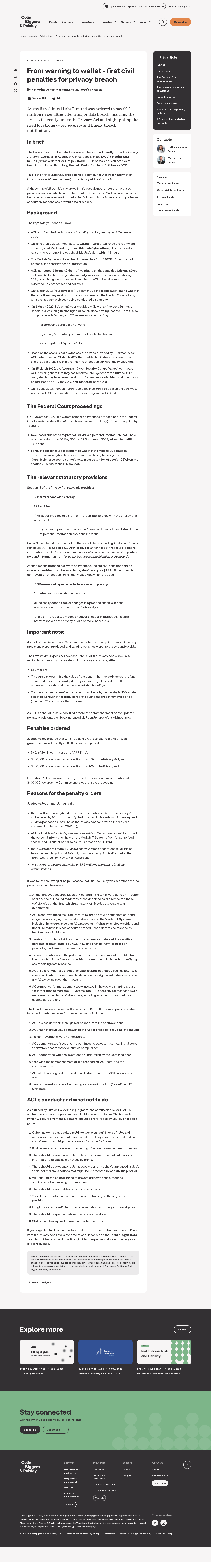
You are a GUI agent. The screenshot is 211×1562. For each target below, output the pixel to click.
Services (67, 21)
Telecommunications (104, 1484)
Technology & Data (123, 1235)
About (144, 21)
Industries (88, 21)
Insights (107, 21)
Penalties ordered (167, 103)
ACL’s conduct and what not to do (171, 121)
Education (98, 1469)
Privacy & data (165, 196)
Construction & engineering (72, 1471)
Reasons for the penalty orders (171, 111)
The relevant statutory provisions (170, 88)
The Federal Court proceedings (168, 78)
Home (23, 36)
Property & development (71, 1495)
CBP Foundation (160, 1475)
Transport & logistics (104, 1490)
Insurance (69, 1487)
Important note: (166, 97)
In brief (161, 64)
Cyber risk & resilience (171, 190)
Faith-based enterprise (99, 1477)
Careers (126, 21)
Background (164, 70)
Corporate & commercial (71, 1480)
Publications (46, 36)
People (127, 1469)
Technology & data (168, 183)
